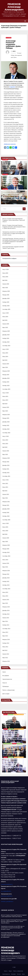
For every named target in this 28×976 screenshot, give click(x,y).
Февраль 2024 (6, 371)
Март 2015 (5, 603)
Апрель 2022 (5, 450)
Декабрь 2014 (6, 610)
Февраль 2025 (6, 331)
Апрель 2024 (5, 363)
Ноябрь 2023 (5, 382)
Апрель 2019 (5, 563)
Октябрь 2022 (5, 429)
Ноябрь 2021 (5, 469)
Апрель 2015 (5, 599)
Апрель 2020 (5, 538)
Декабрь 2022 (6, 421)
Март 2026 (5, 287)
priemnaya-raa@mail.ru (6, 896)
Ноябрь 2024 (5, 338)
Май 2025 (4, 320)
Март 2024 (5, 367)
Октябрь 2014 (5, 614)
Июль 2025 (5, 316)
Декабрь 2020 (6, 508)
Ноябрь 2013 (5, 625)
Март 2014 (5, 621)
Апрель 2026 (5, 284)
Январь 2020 (5, 548)
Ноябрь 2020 (5, 512)
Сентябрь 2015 (6, 588)
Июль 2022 (5, 440)
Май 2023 (4, 403)
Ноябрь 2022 (5, 425)
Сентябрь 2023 (6, 389)
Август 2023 (5, 392)
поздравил (12, 86)
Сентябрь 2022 (6, 432)
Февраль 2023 (6, 414)
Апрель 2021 (5, 494)
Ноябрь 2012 (5, 643)
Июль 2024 (5, 352)
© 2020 (14, 967)
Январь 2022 (5, 461)
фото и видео (5, 693)
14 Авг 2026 (7, 726)
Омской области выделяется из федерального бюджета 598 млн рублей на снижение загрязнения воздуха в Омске (12, 181)
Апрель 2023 (5, 407)
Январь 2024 (5, 374)
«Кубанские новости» (10, 144)
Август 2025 (5, 313)
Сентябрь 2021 (6, 476)
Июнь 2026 (5, 276)
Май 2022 (4, 447)
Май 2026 (4, 280)
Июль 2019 (5, 559)
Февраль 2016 (6, 570)
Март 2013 (5, 635)
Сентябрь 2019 (6, 556)
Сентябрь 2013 (6, 628)
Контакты (19, 974)
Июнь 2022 (5, 443)
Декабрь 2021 (6, 465)
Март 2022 (5, 454)
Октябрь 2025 (5, 305)
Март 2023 (5, 411)
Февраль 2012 (6, 661)
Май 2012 (4, 650)
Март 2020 (5, 541)
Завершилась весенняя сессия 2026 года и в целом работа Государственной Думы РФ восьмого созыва (13, 233)
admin (14, 51)
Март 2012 (5, 657)
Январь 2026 (5, 294)
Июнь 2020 (5, 530)
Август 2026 (5, 269)
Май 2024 (4, 360)
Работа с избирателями (8, 690)
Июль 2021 (5, 483)
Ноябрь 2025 (5, 302)
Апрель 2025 (5, 323)
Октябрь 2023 (5, 385)
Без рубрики (8, 37)
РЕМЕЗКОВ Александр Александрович (14, 7)
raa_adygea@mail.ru (6, 891)
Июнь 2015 (5, 596)
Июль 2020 (5, 527)
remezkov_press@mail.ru (7, 901)
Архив (4, 672)
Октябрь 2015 (5, 585)
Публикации (5, 686)
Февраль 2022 (6, 458)
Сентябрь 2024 (6, 345)
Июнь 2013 (5, 632)
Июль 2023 (5, 396)
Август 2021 (5, 479)
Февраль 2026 (6, 291)
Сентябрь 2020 (6, 519)
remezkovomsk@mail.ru (7, 884)
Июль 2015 (5, 592)
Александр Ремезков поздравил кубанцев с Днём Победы (13, 44)
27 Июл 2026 (7, 770)
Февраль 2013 (6, 639)
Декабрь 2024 (6, 334)
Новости (4, 682)
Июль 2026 (5, 273)
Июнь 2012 (5, 646)
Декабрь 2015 (6, 577)
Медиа (10, 971)
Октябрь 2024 (5, 342)
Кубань (15, 57)
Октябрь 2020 (5, 516)
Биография (13, 974)
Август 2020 (5, 523)
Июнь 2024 (5, 356)
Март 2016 (5, 567)
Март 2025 (5, 327)
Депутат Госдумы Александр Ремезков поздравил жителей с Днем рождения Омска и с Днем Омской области (13, 227)
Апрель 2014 (5, 617)
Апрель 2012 (5, 654)
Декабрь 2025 (6, 298)
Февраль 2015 (6, 606)
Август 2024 (5, 349)
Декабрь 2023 (6, 378)
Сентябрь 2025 (6, 309)
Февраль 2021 (6, 501)
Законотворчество (7, 679)
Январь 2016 (5, 574)
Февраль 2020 (6, 545)
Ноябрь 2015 (5, 581)
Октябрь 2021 (5, 472)
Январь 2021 (5, 505)
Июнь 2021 (5, 487)
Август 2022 (5, 436)
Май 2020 (4, 534)
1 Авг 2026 (7, 741)
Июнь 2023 (5, 400)
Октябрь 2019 (5, 552)
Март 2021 (5, 498)
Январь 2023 (5, 418)
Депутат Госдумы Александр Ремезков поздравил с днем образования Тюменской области (13, 220)
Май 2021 (4, 490)
